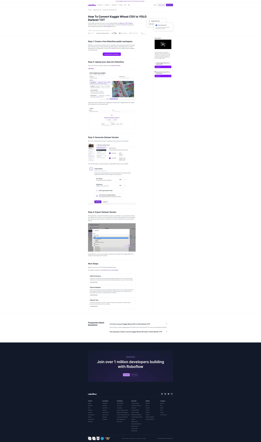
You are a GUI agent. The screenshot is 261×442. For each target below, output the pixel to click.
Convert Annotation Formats (123, 414)
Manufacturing (134, 421)
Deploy (89, 403)
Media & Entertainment (136, 423)
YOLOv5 (148, 414)
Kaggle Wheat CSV (97, 9)
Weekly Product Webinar (122, 412)
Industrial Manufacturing (136, 417)
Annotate (90, 410)
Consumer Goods (135, 410)
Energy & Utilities (135, 412)
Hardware (104, 417)
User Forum (119, 405)
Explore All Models (150, 419)
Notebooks (104, 403)
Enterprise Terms (132, 438)
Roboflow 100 (105, 412)
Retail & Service (134, 426)
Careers (162, 407)
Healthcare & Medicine (136, 414)
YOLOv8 (148, 412)
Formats (90, 9)
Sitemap (144, 438)
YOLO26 (148, 407)
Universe (90, 412)
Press (161, 410)
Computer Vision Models (122, 417)
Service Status (163, 414)
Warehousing (134, 430)
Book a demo (162, 5)
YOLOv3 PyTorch (122, 24)
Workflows (90, 405)
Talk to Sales (134, 374)
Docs (125, 5)
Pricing (120, 5)
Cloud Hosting (91, 414)
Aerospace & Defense (136, 405)
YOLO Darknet (129, 23)
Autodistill (104, 405)
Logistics (133, 419)
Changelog (119, 407)
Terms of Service (125, 438)
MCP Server (119, 421)
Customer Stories (135, 403)
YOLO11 (147, 410)
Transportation (134, 428)
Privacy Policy (139, 438)
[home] (92, 5)
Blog (129, 5)
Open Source (105, 414)
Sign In (155, 5)
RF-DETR (148, 403)
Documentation (120, 403)
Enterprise (90, 421)
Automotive (133, 407)
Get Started (169, 5)
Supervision (105, 407)
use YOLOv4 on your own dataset (109, 270)
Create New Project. (115, 65)
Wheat (121, 23)
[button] (100, 5)
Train (89, 407)
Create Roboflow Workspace (111, 54)
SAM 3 (147, 405)
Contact (162, 412)
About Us (162, 403)
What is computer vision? (122, 410)
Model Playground (121, 419)
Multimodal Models (150, 417)
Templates (104, 419)
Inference (104, 410)
